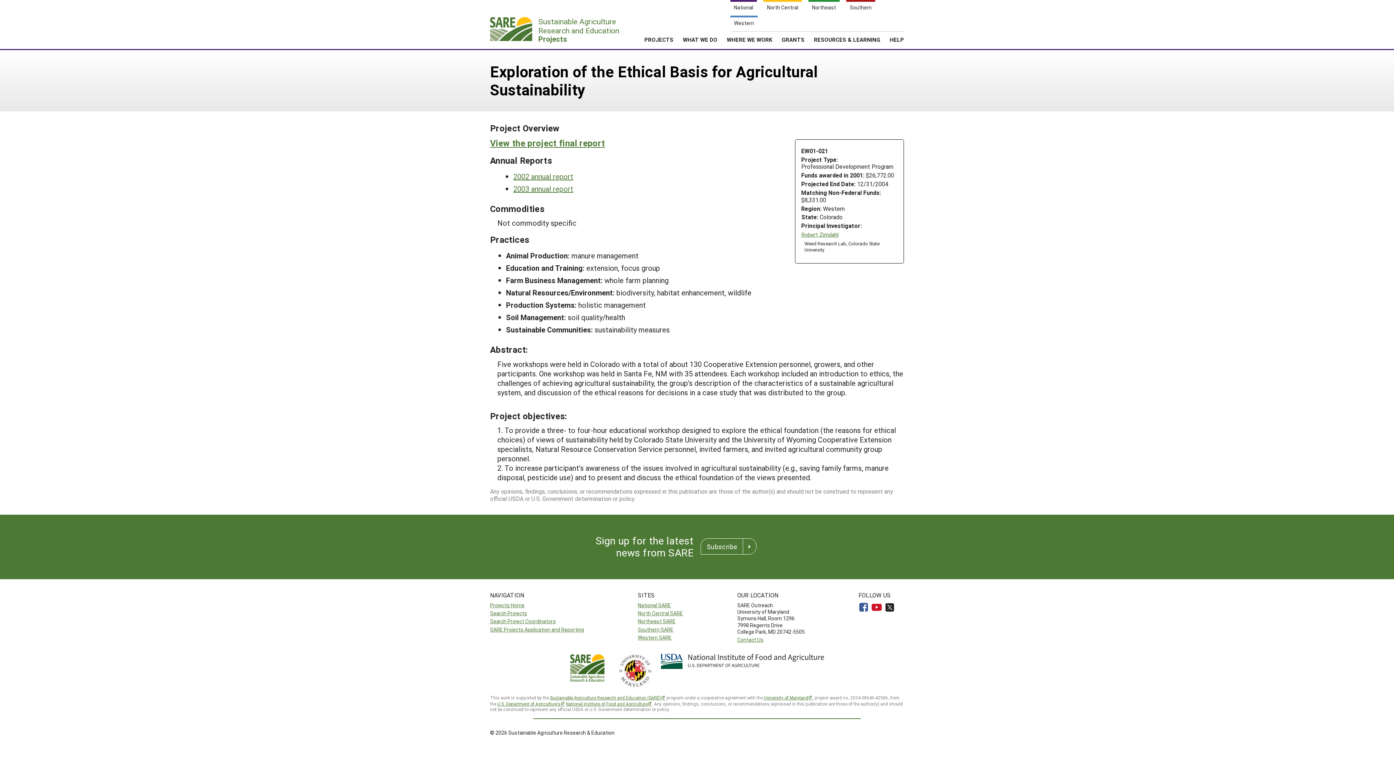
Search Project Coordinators (523, 621)
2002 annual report (543, 176)
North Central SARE (660, 613)
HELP (897, 39)
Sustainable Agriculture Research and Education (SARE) (605, 698)
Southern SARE (655, 629)
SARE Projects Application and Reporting (537, 629)
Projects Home (507, 605)
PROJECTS (658, 39)
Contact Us (750, 639)
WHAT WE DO (700, 39)
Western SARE (655, 637)
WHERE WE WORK (749, 39)
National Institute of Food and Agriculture (607, 704)
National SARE (654, 605)
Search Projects (508, 613)
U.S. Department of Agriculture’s (529, 704)
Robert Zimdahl (820, 235)
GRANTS (793, 39)
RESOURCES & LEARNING (847, 39)
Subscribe (722, 546)
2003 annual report (543, 188)
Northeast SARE (657, 621)
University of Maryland (786, 698)
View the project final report (547, 143)
